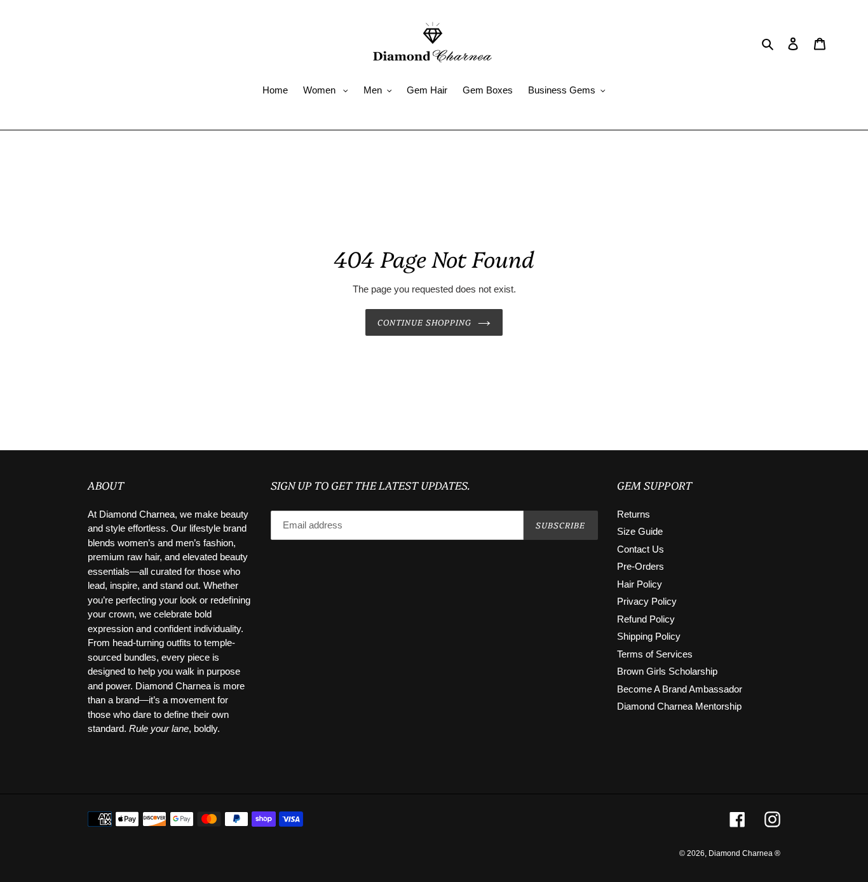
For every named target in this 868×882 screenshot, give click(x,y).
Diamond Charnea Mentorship (679, 706)
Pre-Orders (640, 566)
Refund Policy (646, 619)
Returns (633, 514)
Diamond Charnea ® (744, 853)
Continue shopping (424, 321)
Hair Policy (639, 584)
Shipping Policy (649, 636)
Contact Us (640, 549)
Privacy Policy (647, 601)
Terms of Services (655, 654)
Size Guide (640, 531)
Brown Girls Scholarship (667, 671)
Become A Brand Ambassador (679, 689)
